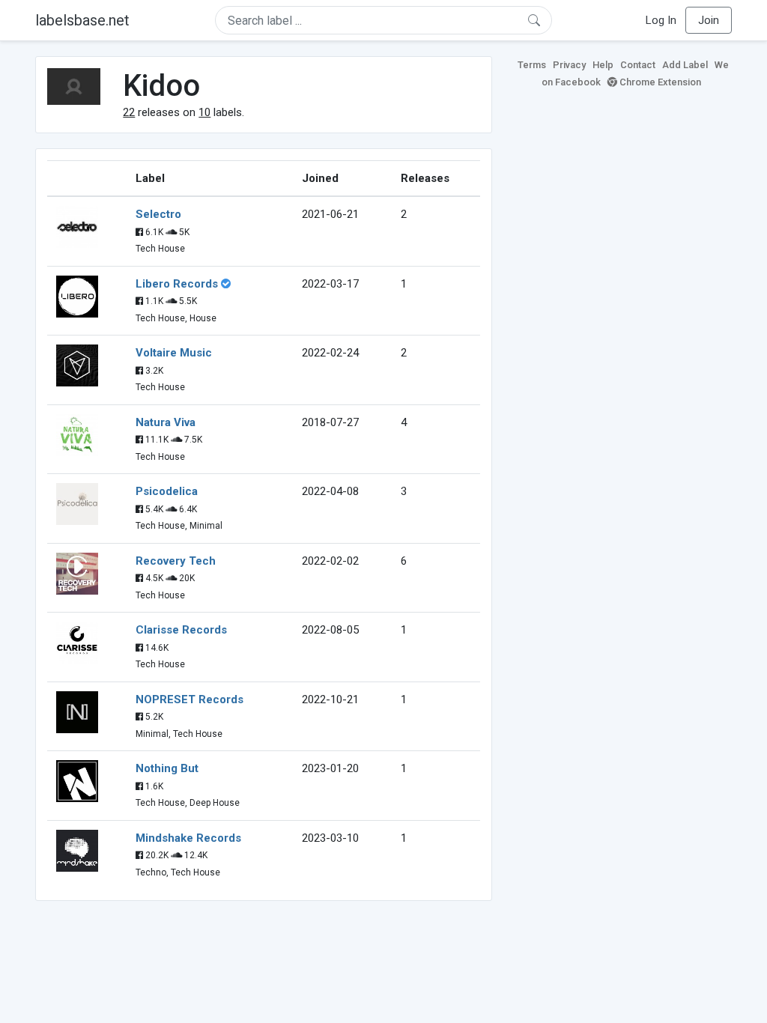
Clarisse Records (181, 630)
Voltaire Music (174, 352)
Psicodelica (167, 491)
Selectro (158, 214)
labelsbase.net (82, 20)
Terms (532, 64)
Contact (637, 64)
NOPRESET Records (189, 699)
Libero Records (177, 284)
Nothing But (167, 768)
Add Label (685, 64)
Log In (661, 20)
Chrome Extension (659, 82)
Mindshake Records (188, 838)
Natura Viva (165, 422)
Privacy (569, 64)
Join (708, 20)
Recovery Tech (176, 561)
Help (602, 64)
